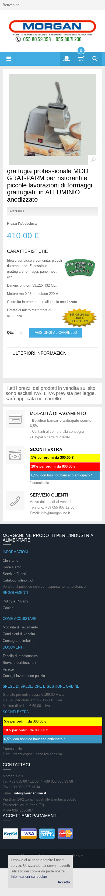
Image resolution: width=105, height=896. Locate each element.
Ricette (8, 669)
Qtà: (10, 333)
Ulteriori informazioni (40, 353)
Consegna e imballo (18, 641)
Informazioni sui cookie (29, 877)
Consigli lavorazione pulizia (24, 676)
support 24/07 (15, 500)
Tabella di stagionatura (20, 656)
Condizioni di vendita (19, 634)
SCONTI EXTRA (46, 449)
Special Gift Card (15, 419)
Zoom (93, 160)
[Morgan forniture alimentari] (52, 31)
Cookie (8, 608)
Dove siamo (12, 567)
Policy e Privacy (15, 601)
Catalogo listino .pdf (18, 580)
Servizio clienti (49, 495)
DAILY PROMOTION (15, 455)
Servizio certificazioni (19, 663)
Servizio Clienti (14, 574)
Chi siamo (10, 560)
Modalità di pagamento (58, 413)
